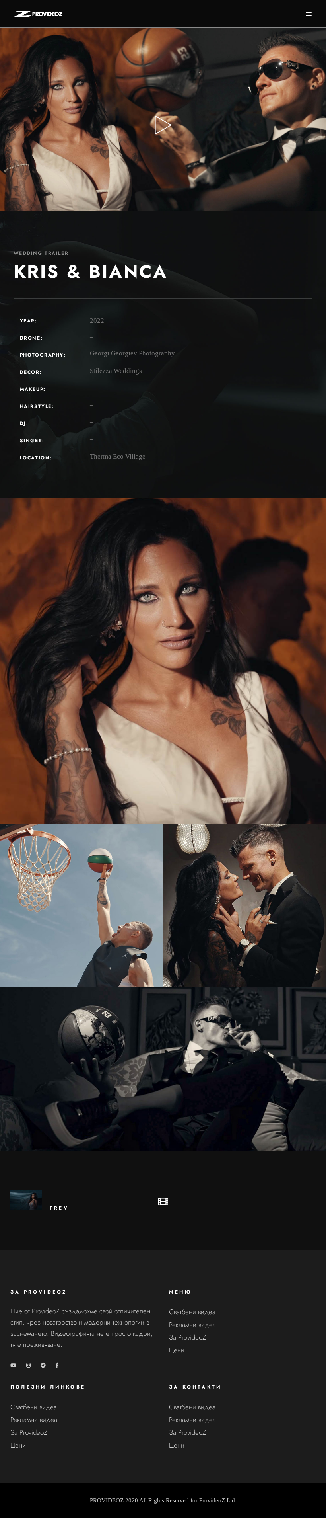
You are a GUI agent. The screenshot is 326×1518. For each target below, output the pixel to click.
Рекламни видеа (192, 1324)
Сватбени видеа (192, 1312)
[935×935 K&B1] (163, 661)
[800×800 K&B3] (81, 905)
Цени (176, 1350)
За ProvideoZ (187, 1337)
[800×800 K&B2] (244, 905)
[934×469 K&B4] (163, 1069)
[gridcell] (83, 1327)
